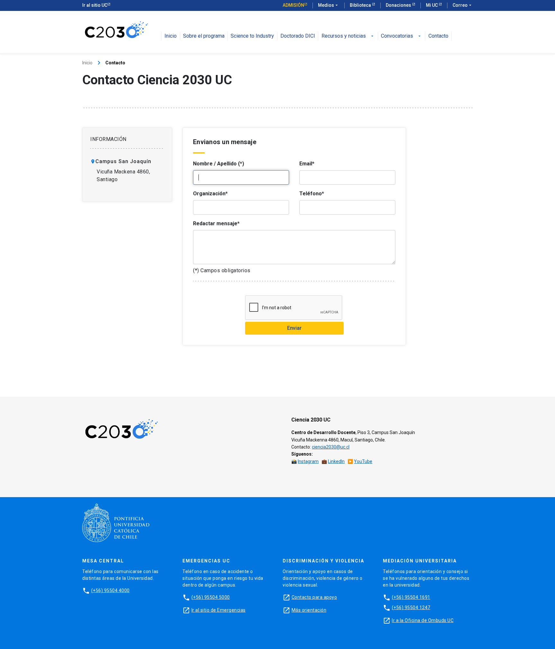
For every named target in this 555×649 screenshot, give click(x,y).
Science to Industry (252, 36)
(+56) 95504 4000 (110, 590)
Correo (463, 5)
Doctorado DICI (297, 36)
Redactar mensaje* (216, 223)
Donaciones (399, 5)
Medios (328, 5)
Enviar (294, 328)
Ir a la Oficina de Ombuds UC (423, 620)
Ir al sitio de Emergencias (218, 610)
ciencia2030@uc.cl (330, 447)
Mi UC (432, 5)
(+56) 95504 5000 (210, 597)
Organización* (210, 193)
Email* (306, 164)
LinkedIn (336, 461)
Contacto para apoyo (314, 597)
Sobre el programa (204, 36)
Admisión (293, 5)
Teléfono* (311, 193)
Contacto (438, 36)
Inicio (170, 36)
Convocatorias (401, 36)
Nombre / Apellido (218, 164)
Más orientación (309, 610)
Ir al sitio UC (94, 5)
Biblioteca (361, 5)
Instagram (308, 461)
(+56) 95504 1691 (411, 597)
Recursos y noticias (348, 36)
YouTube (363, 461)
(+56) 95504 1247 (411, 607)
